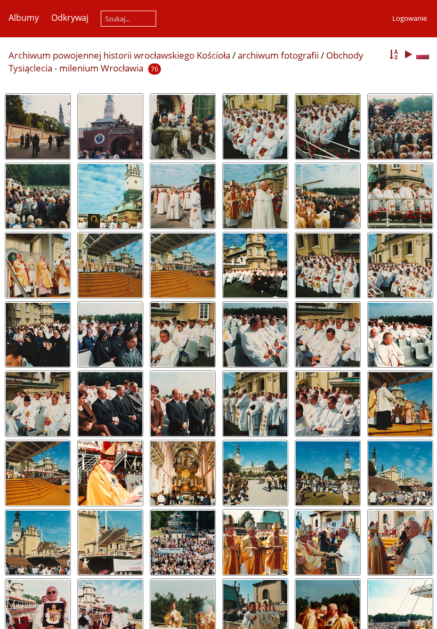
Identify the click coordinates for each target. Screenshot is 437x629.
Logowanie (409, 18)
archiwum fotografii (278, 55)
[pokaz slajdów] (408, 54)
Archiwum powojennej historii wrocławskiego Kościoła (119, 55)
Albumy (24, 17)
